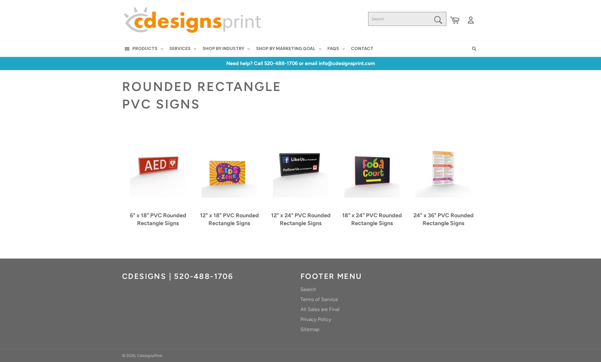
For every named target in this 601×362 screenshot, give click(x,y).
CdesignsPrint (149, 355)
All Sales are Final (320, 309)
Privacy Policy (315, 319)
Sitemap (309, 329)
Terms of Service (319, 299)
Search (308, 289)
